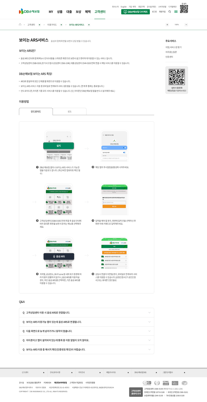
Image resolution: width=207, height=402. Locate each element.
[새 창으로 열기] (135, 12)
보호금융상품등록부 (34, 382)
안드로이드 (36, 111)
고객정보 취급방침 (76, 382)
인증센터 (169, 56)
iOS (69, 111)
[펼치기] (148, 312)
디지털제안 (172, 6)
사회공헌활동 (90, 382)
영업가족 (141, 6)
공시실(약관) (151, 6)
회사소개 (115, 6)
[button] (33, 372)
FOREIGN (47, 382)
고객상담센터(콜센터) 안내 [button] (136, 392)
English (123, 6)
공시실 (21, 382)
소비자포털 (162, 6)
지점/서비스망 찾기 (173, 47)
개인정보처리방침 (60, 382)
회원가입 (162, 11)
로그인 (154, 11)
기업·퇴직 (132, 6)
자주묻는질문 (171, 52)
